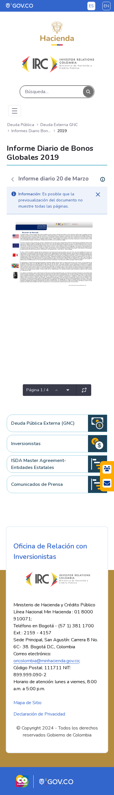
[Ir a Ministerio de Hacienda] (57, 33)
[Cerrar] (98, 194)
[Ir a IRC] (57, 64)
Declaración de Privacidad (39, 714)
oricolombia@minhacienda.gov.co (46, 661)
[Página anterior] (56, 390)
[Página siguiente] (68, 390)
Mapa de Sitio (27, 703)
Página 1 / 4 (37, 390)
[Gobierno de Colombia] (20, 5)
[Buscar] (88, 92)
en (106, 6)
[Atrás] (12, 179)
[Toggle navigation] (14, 110)
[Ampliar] (84, 390)
